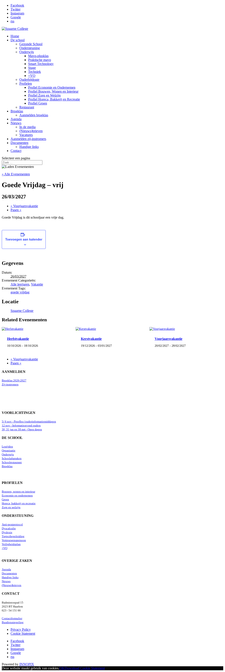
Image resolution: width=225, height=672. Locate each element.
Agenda (16, 119)
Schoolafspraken (12, 458)
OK (62, 668)
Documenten (19, 143)
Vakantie (37, 284)
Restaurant (26, 107)
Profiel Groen (37, 103)
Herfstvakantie (18, 339)
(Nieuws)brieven (31, 131)
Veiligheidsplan (11, 544)
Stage (32, 68)
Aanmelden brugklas (33, 115)
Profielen (25, 83)
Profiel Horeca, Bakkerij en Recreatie (54, 99)
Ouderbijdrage (29, 79)
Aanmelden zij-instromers (28, 139)
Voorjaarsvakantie (24, 206)
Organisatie (8, 450)
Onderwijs (26, 52)
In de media (27, 127)
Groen (5, 499)
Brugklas (17, 111)
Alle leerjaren (20, 284)
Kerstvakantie (91, 339)
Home (15, 36)
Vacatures (26, 135)
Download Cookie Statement (85, 668)
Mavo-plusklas (38, 56)
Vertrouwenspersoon (14, 540)
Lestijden (7, 446)
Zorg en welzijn (11, 507)
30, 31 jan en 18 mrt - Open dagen (22, 429)
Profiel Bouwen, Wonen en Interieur (53, 91)
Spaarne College (22, 311)
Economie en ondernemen (17, 495)
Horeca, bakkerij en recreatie (19, 503)
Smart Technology (41, 64)
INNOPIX (26, 664)
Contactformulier (12, 618)
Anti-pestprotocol (12, 524)
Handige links (29, 147)
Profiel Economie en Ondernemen (51, 87)
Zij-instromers (10, 384)
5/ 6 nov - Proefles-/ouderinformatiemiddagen (29, 421)
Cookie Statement (23, 633)
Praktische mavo (39, 60)
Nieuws (16, 123)
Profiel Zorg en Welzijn (44, 95)
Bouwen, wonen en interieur (18, 491)
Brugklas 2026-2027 (14, 380)
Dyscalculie (9, 528)
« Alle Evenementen (16, 174)
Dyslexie (7, 532)
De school (18, 40)
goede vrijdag (20, 292)
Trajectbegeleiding (13, 536)
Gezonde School (30, 44)
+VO (31, 75)
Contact (16, 151)
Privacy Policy (21, 629)
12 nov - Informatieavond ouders (21, 425)
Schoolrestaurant (12, 462)
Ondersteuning (29, 48)
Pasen (16, 210)
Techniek (34, 72)
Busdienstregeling (13, 622)
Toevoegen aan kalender (23, 239)
